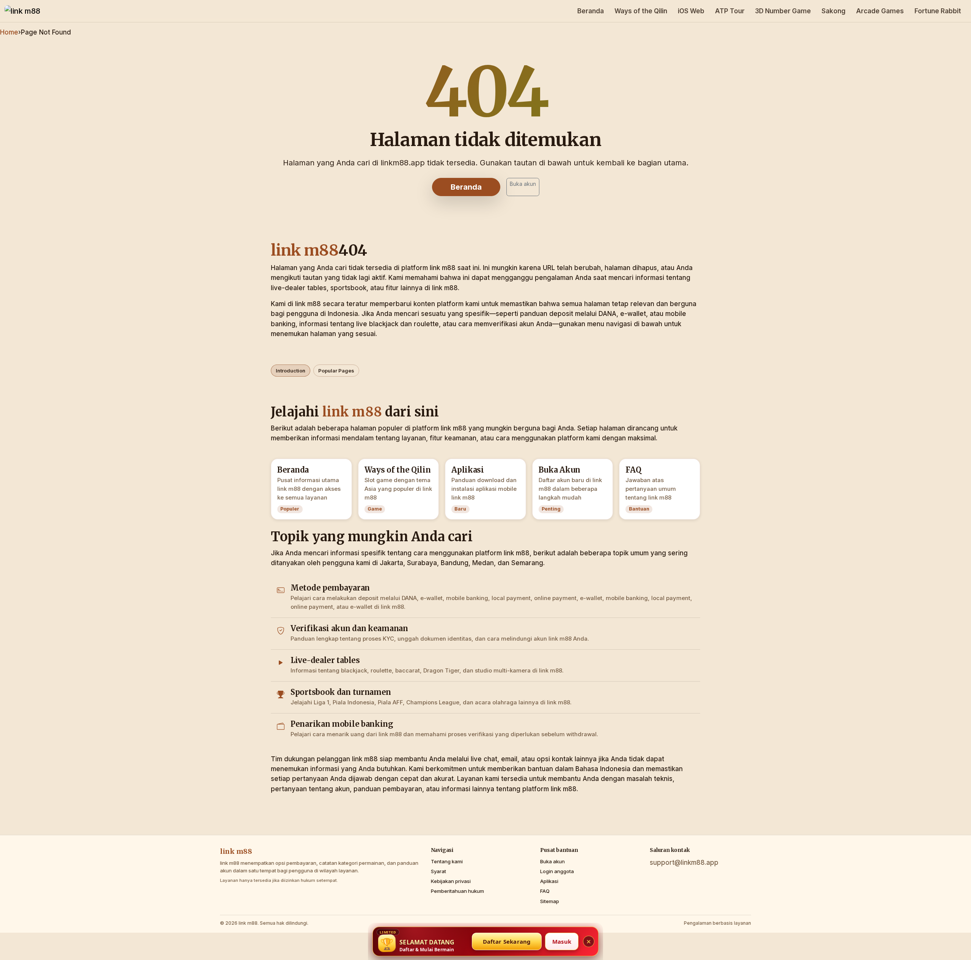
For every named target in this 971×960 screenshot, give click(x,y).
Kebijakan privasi (451, 881)
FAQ (545, 891)
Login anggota (557, 871)
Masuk (561, 941)
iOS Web (691, 11)
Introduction (290, 371)
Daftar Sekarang (507, 941)
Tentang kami (447, 861)
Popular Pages (336, 371)
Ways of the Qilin (640, 11)
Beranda (590, 11)
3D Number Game (783, 11)
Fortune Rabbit (937, 11)
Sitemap (549, 901)
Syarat (438, 871)
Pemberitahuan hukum (457, 891)
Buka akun (523, 184)
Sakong (833, 11)
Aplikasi (549, 881)
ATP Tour (730, 11)
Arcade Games (880, 11)
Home (9, 32)
